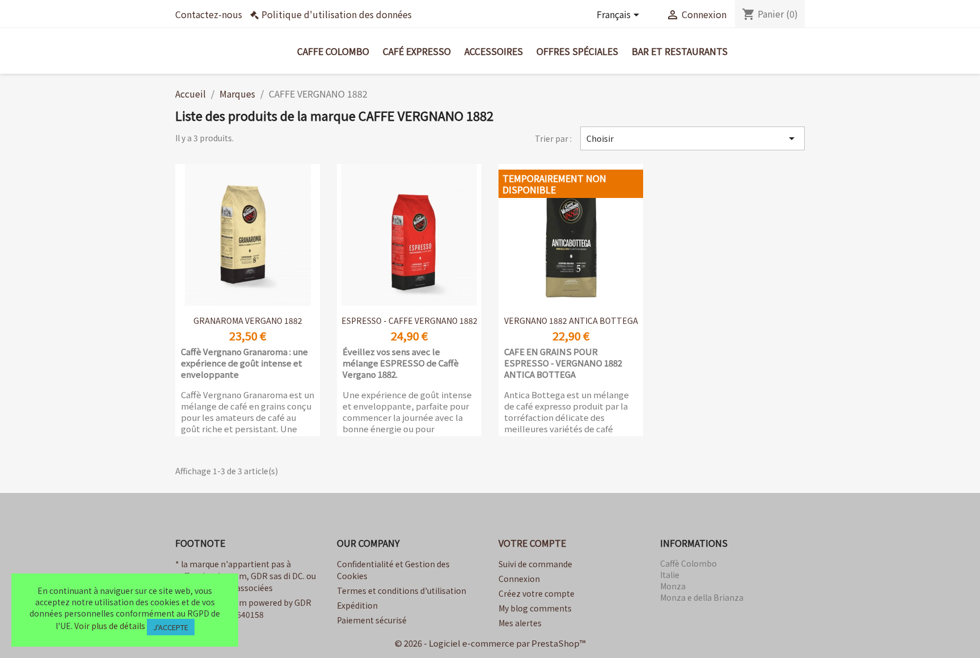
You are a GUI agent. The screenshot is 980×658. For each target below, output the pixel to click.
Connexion (519, 578)
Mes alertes (520, 623)
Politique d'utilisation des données (336, 14)
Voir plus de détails (109, 625)
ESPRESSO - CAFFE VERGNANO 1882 (409, 320)
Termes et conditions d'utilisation (401, 590)
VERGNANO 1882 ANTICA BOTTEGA (571, 320)
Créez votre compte (537, 593)
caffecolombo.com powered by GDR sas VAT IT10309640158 (243, 608)
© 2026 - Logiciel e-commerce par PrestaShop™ (490, 643)
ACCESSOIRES (493, 51)
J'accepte (170, 627)
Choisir (692, 138)
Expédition (357, 605)
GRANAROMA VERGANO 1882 (247, 320)
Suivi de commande (535, 564)
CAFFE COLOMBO (333, 51)
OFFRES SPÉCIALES (577, 51)
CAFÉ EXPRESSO (417, 51)
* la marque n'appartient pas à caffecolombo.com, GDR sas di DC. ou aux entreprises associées (245, 575)
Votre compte (532, 543)
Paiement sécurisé (372, 620)
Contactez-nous (208, 14)
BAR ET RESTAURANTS (680, 51)
